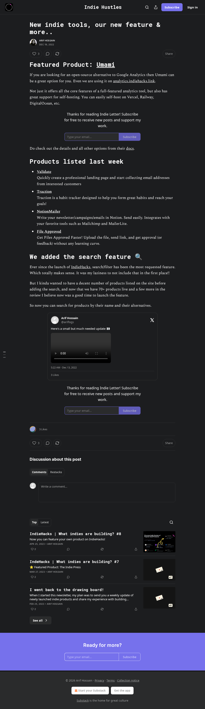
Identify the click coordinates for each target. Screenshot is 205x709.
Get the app (122, 690)
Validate (44, 172)
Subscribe (172, 7)
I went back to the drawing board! (67, 589)
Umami (105, 64)
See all (38, 620)
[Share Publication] (156, 7)
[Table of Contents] (4, 354)
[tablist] (47, 472)
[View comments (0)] (48, 54)
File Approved (49, 231)
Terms (111, 680)
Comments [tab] (39, 472)
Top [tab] (34, 522)
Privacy (99, 680)
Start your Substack (92, 690)
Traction (44, 192)
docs (130, 148)
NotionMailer (48, 211)
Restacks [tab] (56, 472)
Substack (83, 700)
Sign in (192, 7)
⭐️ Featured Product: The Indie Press (55, 567)
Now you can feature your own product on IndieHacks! (67, 539)
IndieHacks (80, 267)
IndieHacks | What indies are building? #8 (75, 533)
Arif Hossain (47, 40)
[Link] (24, 64)
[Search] (147, 7)
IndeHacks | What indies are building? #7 (74, 561)
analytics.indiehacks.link (134, 81)
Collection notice (128, 680)
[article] (102, 541)
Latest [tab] (45, 522)
